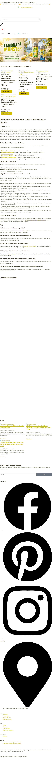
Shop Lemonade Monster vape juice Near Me (35, 220)
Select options (6, 91)
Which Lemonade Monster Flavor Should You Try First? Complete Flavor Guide (38, 427)
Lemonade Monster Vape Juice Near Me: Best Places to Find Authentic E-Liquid (12, 444)
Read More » (3, 438)
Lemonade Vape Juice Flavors (15, 254)
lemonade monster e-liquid (22, 231)
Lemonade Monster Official (29, 246)
